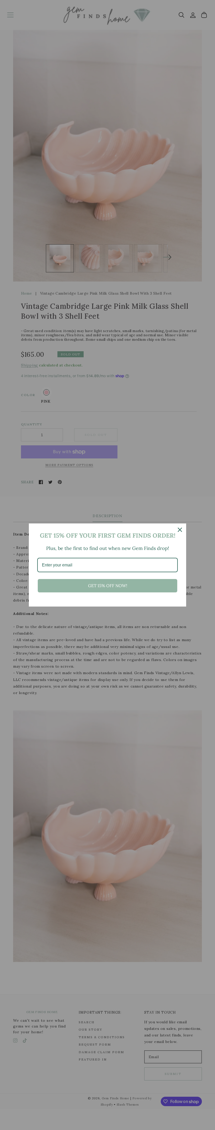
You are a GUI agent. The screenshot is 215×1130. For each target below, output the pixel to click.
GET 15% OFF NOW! (107, 585)
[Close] (180, 529)
